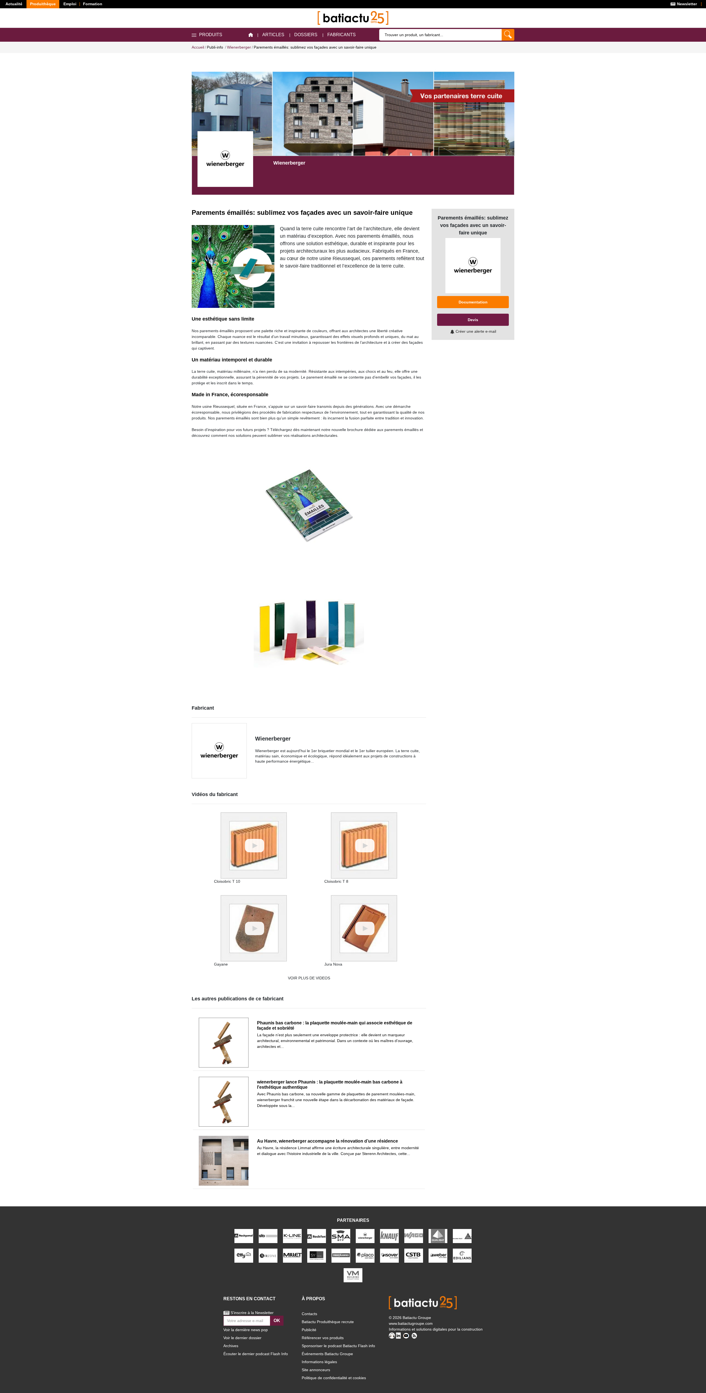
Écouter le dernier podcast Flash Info (255, 1354)
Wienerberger (273, 739)
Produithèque (43, 4)
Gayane (221, 964)
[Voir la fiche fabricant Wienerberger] (225, 159)
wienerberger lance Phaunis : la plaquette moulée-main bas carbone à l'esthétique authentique (329, 1085)
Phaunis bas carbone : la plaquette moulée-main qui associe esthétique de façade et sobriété (334, 1025)
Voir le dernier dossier (242, 1338)
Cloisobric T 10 (227, 881)
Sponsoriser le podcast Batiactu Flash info (338, 1346)
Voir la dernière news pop (245, 1330)
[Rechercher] (508, 35)
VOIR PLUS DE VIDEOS (309, 978)
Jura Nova (333, 964)
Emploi (69, 4)
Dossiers (305, 34)
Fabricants (341, 34)
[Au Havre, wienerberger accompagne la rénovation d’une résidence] (224, 1161)
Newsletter (686, 4)
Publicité (309, 1330)
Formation (92, 4)
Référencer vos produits (323, 1338)
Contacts (309, 1314)
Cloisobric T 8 (336, 881)
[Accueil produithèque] (250, 35)
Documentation (473, 302)
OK (277, 1320)
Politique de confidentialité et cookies (334, 1378)
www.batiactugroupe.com (411, 1323)
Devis (473, 320)
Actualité (14, 4)
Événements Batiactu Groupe (327, 1354)
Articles (273, 34)
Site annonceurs (316, 1370)
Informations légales (319, 1362)
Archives (230, 1346)
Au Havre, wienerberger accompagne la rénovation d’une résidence (327, 1141)
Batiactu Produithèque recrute (328, 1322)
